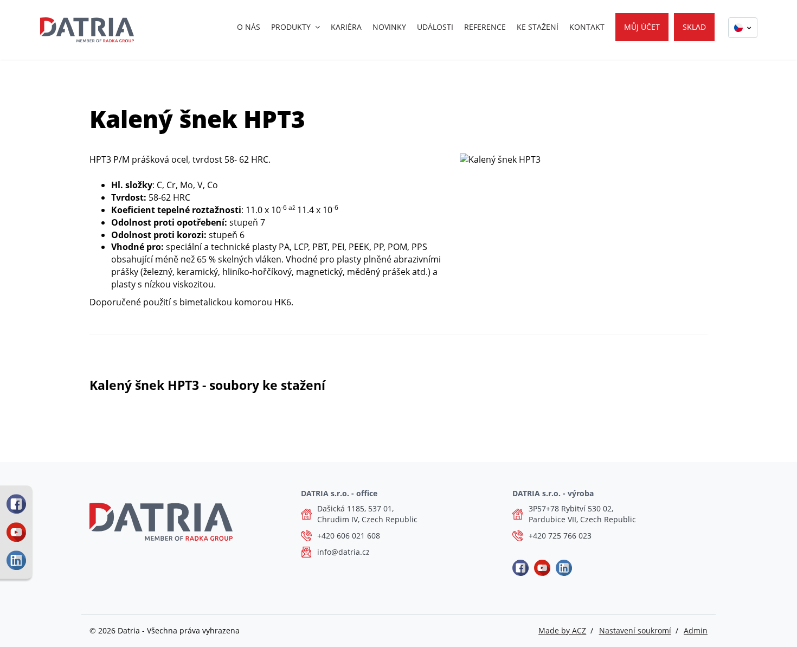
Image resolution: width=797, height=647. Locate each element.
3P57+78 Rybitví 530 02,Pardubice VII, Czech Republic (582, 513)
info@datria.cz (343, 552)
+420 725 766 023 (560, 535)
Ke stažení (537, 27)
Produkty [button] (291, 27)
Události (435, 27)
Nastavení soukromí (635, 630)
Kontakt (587, 27)
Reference (485, 27)
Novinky (389, 27)
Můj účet (642, 27)
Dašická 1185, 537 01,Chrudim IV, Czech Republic (367, 513)
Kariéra (346, 27)
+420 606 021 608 (348, 535)
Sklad (694, 27)
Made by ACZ (562, 630)
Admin (696, 630)
